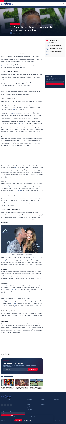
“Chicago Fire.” (22, 123)
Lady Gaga (34, 257)
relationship (3, 260)
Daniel (4, 75)
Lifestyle (28, 406)
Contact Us (42, 399)
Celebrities (29, 397)
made (33, 129)
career (15, 167)
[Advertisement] (22, 45)
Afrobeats (29, 402)
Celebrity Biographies (16, 21)
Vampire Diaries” (15, 113)
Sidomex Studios (56, 399)
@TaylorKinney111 (14, 303)
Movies (28, 404)
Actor (20, 200)
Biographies (29, 411)
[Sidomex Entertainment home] (6, 396)
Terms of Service (43, 402)
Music (28, 401)
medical (13, 109)
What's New (29, 409)
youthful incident (6, 285)
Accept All (18, 420)
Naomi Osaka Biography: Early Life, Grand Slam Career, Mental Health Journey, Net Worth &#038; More (44, 0)
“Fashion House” (19, 190)
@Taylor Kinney (17, 306)
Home (11, 21)
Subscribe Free (32, 369)
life (1, 65)
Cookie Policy (43, 404)
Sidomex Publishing (57, 401)
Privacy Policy (23, 371)
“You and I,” (26, 119)
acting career (14, 289)
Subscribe (55, 84)
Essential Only (27, 420)
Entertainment (29, 399)
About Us (42, 397)
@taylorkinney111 (8, 300)
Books (28, 407)
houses (10, 186)
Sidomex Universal (57, 397)
